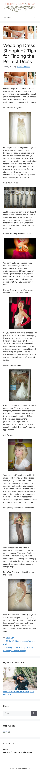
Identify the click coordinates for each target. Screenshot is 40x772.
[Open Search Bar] (35, 17)
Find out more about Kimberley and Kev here (18, 693)
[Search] (34, 713)
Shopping (10, 638)
